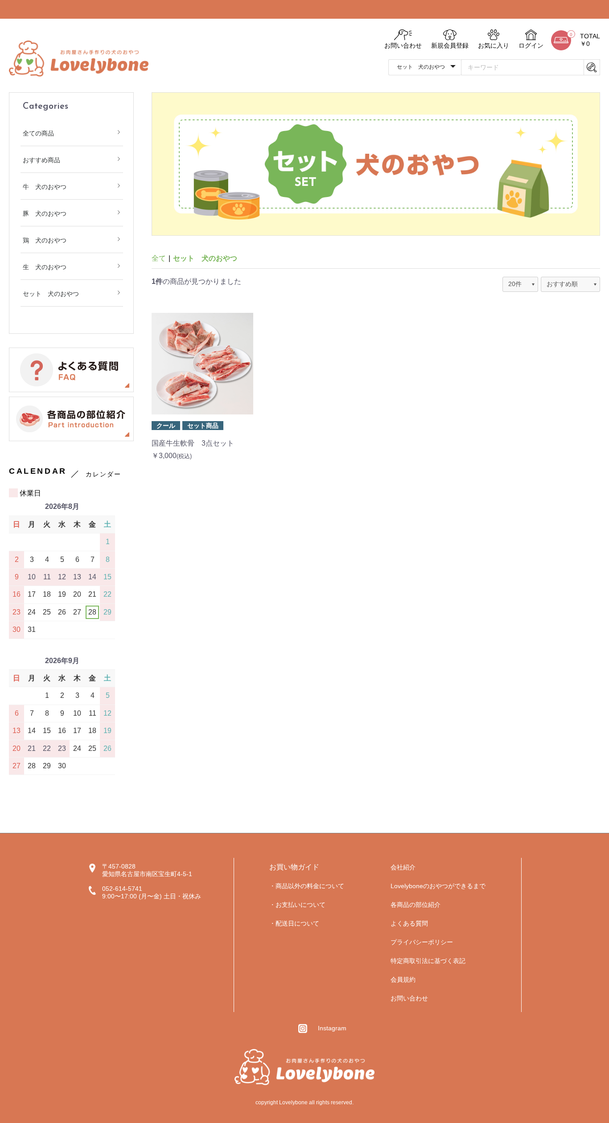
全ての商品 (38, 133)
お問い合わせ (409, 998)
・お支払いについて (297, 904)
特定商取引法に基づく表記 (428, 960)
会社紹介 (403, 867)
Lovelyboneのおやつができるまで (438, 885)
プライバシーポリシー (422, 942)
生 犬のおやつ (44, 267)
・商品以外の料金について (306, 885)
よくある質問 (409, 923)
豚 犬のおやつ (44, 213)
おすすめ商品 (41, 160)
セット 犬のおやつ (51, 293)
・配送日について (294, 923)
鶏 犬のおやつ (44, 240)
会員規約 (403, 979)
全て (159, 258)
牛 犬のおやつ (44, 186)
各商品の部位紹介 (415, 904)
